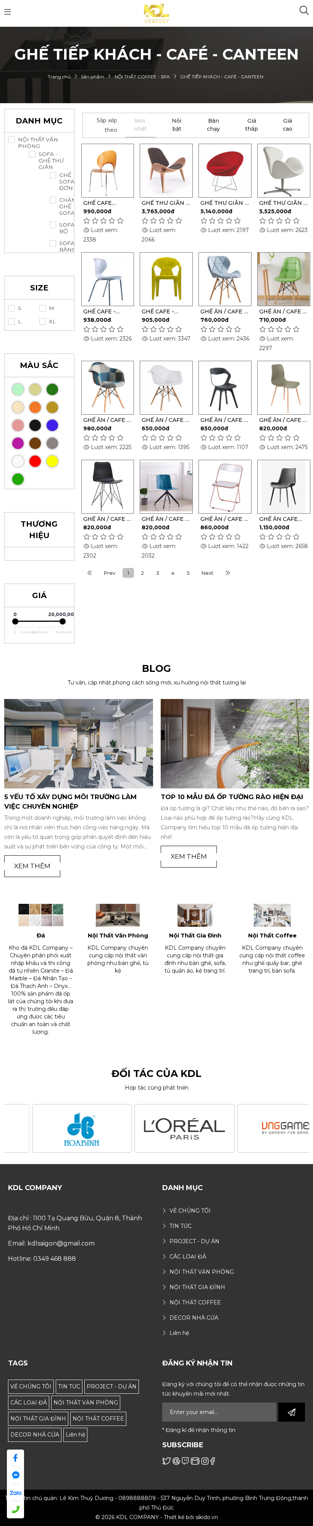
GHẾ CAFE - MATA (99, 311)
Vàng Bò (52, 407)
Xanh (18, 479)
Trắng (18, 461)
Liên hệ (75, 1434)
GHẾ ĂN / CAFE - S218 (106, 420)
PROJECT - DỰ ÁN (112, 1386)
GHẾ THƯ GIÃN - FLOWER (223, 202)
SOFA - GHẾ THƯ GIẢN (51, 160)
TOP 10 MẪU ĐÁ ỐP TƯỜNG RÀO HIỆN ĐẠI (75, 797)
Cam (35, 407)
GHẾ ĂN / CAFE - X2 (223, 519)
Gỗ (35, 389)
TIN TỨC (69, 1386)
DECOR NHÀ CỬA (34, 1434)
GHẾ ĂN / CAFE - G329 (223, 311)
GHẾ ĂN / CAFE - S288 (164, 519)
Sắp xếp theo (107, 125)
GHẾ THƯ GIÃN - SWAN (282, 202)
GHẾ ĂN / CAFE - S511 (223, 420)
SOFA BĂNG (67, 246)
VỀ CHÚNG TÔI (31, 1386)
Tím (18, 443)
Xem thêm (32, 856)
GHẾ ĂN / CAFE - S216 (164, 420)
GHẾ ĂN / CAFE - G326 (282, 311)
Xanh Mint (18, 389)
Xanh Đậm (52, 389)
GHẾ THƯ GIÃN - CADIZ (165, 202)
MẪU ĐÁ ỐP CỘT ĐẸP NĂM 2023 (215, 797)
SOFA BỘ (66, 228)
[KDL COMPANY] (157, 13)
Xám (52, 443)
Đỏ (35, 461)
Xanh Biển (52, 425)
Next (207, 573)
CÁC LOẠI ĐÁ (28, 1402)
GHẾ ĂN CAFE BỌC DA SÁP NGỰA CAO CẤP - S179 (283, 519)
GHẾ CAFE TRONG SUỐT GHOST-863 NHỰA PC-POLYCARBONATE (107, 202)
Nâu (35, 443)
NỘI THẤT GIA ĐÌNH (38, 1418)
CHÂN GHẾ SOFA (67, 206)
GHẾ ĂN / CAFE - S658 (106, 519)
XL (52, 321)
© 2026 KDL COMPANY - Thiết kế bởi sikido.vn (156, 1517)
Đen (35, 425)
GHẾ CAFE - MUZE (158, 311)
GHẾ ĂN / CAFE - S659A (282, 420)
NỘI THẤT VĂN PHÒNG (38, 142)
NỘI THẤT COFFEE (98, 1418)
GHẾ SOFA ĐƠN (66, 181)
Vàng (52, 461)
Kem (18, 407)
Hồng (18, 425)
